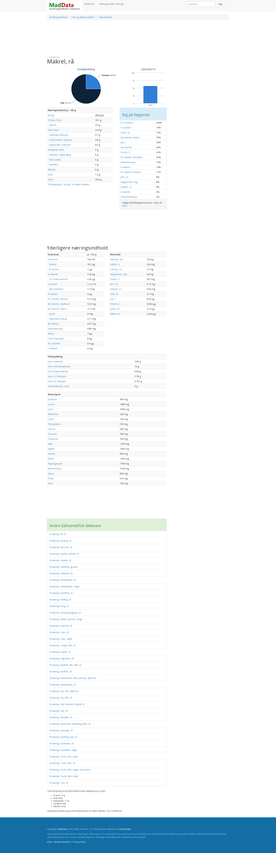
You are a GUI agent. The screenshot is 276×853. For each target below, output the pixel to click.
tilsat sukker (54, 159)
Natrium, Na (116, 259)
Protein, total (54, 120)
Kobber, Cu (126, 186)
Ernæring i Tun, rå (59, 782)
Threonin (52, 433)
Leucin (51, 404)
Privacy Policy (79, 842)
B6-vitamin (126, 147)
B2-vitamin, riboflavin (131, 157)
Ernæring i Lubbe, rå (60, 651)
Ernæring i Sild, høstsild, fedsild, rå (67, 704)
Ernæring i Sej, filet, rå (61, 697)
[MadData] (64, 6)
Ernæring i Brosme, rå (61, 547)
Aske (50, 174)
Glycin (51, 473)
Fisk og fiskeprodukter (83, 17)
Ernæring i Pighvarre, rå (62, 658)
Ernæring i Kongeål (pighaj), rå (65, 612)
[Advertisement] (121, 37)
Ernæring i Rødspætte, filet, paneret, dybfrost (73, 678)
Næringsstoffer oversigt (111, 3)
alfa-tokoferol (55, 289)
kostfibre (53, 164)
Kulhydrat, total (56, 149)
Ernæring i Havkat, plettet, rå (64, 553)
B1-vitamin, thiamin (131, 172)
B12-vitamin (127, 122)
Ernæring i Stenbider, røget (63, 750)
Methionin (53, 414)
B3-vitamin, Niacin (130, 137)
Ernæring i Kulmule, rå (61, 625)
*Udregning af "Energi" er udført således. (69, 184)
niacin (51, 313)
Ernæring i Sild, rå (58, 710)
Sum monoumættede (59, 366)
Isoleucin (52, 399)
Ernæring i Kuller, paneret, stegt (66, 619)
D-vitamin (126, 127)
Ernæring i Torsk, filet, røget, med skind (70, 769)
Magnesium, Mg (129, 181)
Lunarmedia (125, 829)
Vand (50, 179)
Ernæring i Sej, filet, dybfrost (64, 691)
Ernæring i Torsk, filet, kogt (63, 756)
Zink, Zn (114, 294)
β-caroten (53, 269)
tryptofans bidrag (57, 318)
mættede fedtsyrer (58, 134)
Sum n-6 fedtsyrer (57, 381)
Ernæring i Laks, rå (59, 632)
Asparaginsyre (55, 463)
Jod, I (123, 142)
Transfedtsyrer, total (58, 386)
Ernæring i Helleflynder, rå (63, 579)
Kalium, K (115, 264)
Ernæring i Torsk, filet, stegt (64, 776)
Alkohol (51, 169)
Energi (51, 115)
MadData (62, 829)
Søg (220, 3)
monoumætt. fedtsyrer (60, 139)
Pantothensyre (128, 162)
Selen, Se (125, 132)
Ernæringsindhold (58, 17)
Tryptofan (53, 438)
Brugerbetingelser (62, 842)
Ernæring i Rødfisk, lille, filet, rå (65, 664)
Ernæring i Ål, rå (58, 534)
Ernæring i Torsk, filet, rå (62, 763)
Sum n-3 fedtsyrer (57, 376)
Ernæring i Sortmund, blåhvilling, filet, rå (70, 723)
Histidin (51, 453)
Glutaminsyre (54, 468)
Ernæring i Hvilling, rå (60, 599)
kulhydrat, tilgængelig (59, 154)
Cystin (51, 419)
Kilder (124, 206)
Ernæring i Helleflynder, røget (65, 586)
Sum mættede (55, 361)
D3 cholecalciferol (58, 279)
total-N (52, 125)
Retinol (52, 264)
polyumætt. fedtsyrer (59, 144)
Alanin (51, 458)
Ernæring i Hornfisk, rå (61, 593)
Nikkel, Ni (115, 313)
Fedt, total (53, 129)
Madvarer (89, 3)
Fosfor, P (125, 152)
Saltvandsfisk (105, 17)
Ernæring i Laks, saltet (61, 638)
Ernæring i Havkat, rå (60, 560)
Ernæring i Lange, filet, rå (62, 645)
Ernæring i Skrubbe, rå (61, 717)
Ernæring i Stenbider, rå (62, 743)
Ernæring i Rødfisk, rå (61, 671)
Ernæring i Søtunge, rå (61, 730)
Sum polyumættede (58, 371)
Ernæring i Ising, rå (59, 606)
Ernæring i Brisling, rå (60, 540)
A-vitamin (125, 191)
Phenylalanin (54, 424)
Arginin (51, 448)
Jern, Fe (124, 177)
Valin (50, 443)
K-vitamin (52, 294)
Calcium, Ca (116, 269)
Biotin (51, 333)
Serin (50, 483)
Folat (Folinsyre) (129, 196)
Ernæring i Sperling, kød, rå (63, 736)
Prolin (51, 478)
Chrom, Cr (115, 303)
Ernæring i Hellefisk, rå (61, 573)
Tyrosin (51, 428)
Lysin (50, 409)
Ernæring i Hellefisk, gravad (63, 566)
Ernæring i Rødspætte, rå (62, 684)
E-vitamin (125, 167)
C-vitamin (52, 348)
